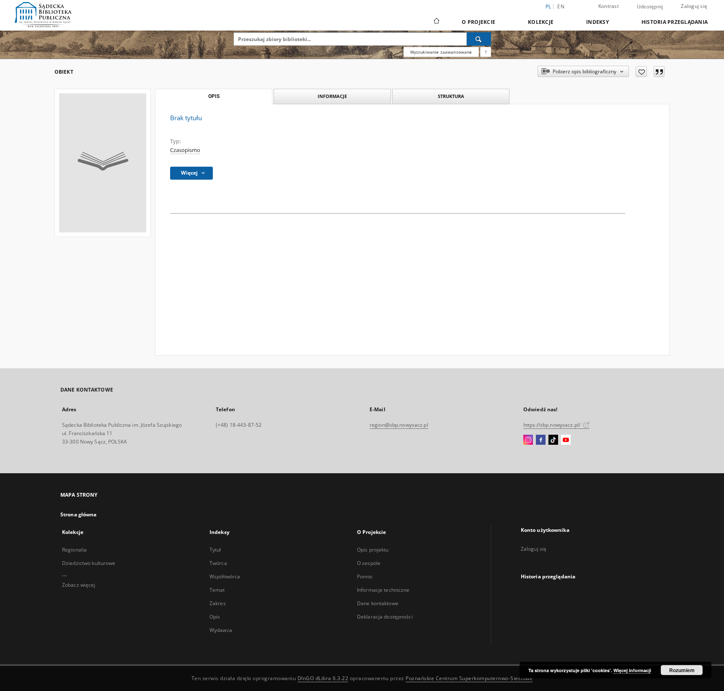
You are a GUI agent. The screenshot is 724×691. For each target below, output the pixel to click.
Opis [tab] (214, 96)
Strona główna (78, 514)
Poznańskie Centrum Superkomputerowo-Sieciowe (469, 678)
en (560, 6)
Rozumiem (682, 670)
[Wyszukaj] (479, 39)
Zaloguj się (694, 6)
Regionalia (74, 549)
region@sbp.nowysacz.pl (399, 424)
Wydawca (220, 630)
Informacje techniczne (383, 589)
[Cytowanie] (659, 71)
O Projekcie (478, 22)
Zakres (217, 603)
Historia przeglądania (674, 22)
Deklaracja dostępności (385, 616)
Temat (217, 589)
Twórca (218, 563)
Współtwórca (224, 576)
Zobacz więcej (79, 584)
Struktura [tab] (451, 96)
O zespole (368, 563)
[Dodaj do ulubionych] (641, 71)
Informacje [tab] (332, 96)
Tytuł (215, 549)
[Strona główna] (436, 22)
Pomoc (365, 576)
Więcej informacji (632, 670)
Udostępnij (650, 6)
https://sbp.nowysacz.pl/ (552, 424)
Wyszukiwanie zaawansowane (441, 52)
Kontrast (608, 6)
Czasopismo (185, 150)
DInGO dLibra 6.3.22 (323, 678)
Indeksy (597, 22)
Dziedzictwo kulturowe (89, 563)
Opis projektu (373, 549)
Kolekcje (540, 22)
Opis (214, 616)
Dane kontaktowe (377, 603)
